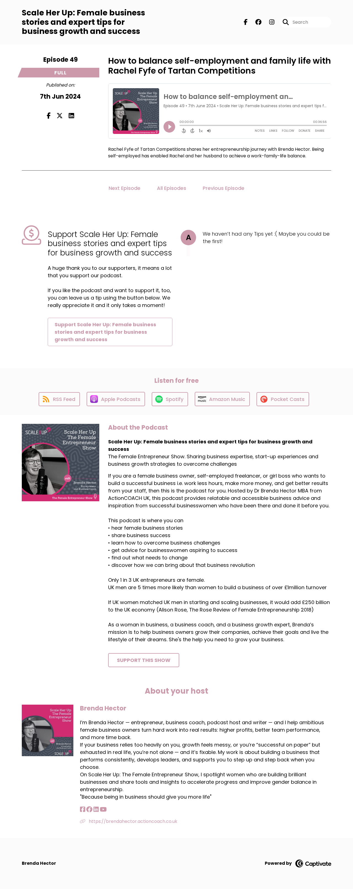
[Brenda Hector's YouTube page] (103, 809)
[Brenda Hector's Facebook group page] (89, 809)
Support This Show (143, 660)
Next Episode (124, 188)
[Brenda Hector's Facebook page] (82, 809)
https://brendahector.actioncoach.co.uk (132, 821)
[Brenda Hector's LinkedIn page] (96, 809)
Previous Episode (223, 188)
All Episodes (171, 188)
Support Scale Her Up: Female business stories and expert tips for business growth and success (105, 332)
